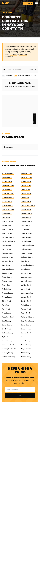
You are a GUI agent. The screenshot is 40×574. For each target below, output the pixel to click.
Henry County (6, 249)
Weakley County (7, 353)
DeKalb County (7, 213)
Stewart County (26, 329)
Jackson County (7, 257)
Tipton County (7, 337)
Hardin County (26, 241)
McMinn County (26, 285)
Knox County (25, 261)
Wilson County (26, 357)
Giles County (25, 225)
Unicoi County (7, 341)
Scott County (6, 321)
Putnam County (26, 309)
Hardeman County (8, 241)
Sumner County (26, 333)
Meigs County (25, 289)
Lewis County (25, 269)
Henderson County (27, 245)
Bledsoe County (26, 177)
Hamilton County (8, 237)
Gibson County (7, 225)
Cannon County (26, 185)
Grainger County (8, 229)
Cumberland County (28, 205)
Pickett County (26, 305)
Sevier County (7, 325)
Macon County (7, 277)
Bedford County (26, 173)
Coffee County (26, 201)
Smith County (6, 329)
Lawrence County (8, 269)
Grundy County (7, 233)
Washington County (9, 349)
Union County (25, 341)
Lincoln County (7, 273)
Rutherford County (27, 317)
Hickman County (26, 249)
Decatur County (26, 209)
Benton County (7, 177)
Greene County (26, 229)
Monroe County (7, 293)
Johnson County (8, 261)
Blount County (7, 181)
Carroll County (7, 189)
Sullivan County (7, 333)
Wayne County (26, 349)
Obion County (6, 301)
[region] (20, 111)
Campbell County (8, 185)
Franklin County (26, 221)
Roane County (26, 313)
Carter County (25, 189)
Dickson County (26, 213)
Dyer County (6, 217)
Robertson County (8, 317)
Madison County (26, 277)
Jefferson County (27, 257)
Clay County (25, 197)
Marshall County (26, 281)
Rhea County (6, 313)
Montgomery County (28, 293)
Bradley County (26, 181)
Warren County (26, 345)
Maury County (7, 285)
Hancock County (26, 237)
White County (25, 353)
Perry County (6, 305)
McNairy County (7, 289)
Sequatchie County (27, 321)
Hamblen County (26, 233)
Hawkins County (7, 245)
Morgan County (26, 297)
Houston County (7, 253)
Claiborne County (8, 197)
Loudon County (26, 273)
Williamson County (8, 357)
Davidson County (8, 209)
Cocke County (7, 201)
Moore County (7, 297)
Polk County (6, 309)
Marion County (7, 281)
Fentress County (7, 221)
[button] (36, 3)
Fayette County (26, 217)
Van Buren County (8, 345)
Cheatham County (8, 193)
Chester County (26, 193)
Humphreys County (27, 253)
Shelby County (26, 325)
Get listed (13, 54)
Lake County (6, 265)
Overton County (26, 301)
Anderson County (8, 173)
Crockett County (7, 205)
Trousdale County (27, 337)
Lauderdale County (27, 265)
